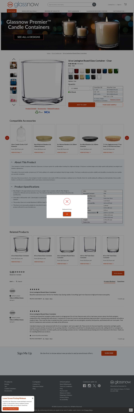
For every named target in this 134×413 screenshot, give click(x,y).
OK (67, 214)
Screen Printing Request (11, 409)
